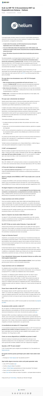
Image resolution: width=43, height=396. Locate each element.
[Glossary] (30, 393)
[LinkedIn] (20, 393)
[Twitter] (12, 393)
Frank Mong (13, 377)
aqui (36, 312)
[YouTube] (23, 393)
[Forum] (25, 393)
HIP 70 (23, 73)
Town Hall (8, 372)
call (7, 370)
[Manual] (28, 393)
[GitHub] (17, 393)
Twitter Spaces (12, 357)
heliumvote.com (5, 350)
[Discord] (15, 393)
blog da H (10, 366)
